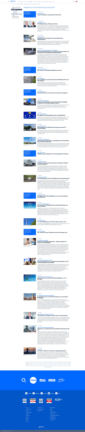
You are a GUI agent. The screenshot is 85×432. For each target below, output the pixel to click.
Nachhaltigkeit (30, 1)
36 (38, 363)
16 (48, 362)
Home (27, 407)
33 (33, 363)
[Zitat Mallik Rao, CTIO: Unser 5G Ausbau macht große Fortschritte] (46, 14)
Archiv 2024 (15, 12)
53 (70, 363)
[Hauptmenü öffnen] (8, 1)
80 (47, 367)
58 (33, 365)
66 (48, 365)
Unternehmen (21, 1)
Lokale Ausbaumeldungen (15, 16)
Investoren (39, 1)
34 (35, 363)
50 (64, 363)
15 (46, 362)
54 (26, 365)
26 (66, 362)
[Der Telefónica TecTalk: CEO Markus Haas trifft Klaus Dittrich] (46, 26)
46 (57, 363)
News (53, 1)
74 (62, 365)
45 (55, 363)
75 (64, 365)
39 (44, 363)
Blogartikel (14, 9)
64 (44, 365)
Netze (26, 1)
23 (60, 362)
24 (62, 362)
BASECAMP (52, 407)
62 (40, 365)
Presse (50, 1)
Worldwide (39, 410)
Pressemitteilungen (15, 17)
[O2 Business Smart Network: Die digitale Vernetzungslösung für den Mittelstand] (46, 116)
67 (50, 365)
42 (49, 363)
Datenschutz (52, 413)
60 (37, 365)
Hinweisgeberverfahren (54, 415)
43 (51, 363)
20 (55, 362)
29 (25, 363)
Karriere (46, 1)
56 (29, 365)
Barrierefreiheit (53, 418)
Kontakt (51, 410)
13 (43, 362)
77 (68, 365)
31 (29, 363)
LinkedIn (29, 393)
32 (31, 363)
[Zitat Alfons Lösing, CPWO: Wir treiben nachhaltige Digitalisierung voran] (46, 70)
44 (53, 363)
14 (45, 362)
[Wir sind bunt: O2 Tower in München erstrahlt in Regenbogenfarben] (46, 353)
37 (40, 363)
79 (45, 367)
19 (53, 362)
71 (57, 365)
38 (42, 363)
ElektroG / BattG (53, 412)
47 (59, 363)
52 (68, 363)
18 (51, 362)
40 (46, 363)
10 (38, 362)
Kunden (35, 1)
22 (58, 362)
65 (46, 365)
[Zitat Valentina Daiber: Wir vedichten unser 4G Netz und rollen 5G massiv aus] (46, 232)
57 (31, 365)
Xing (59, 393)
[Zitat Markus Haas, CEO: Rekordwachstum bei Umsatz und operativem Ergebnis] (46, 92)
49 (62, 363)
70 (55, 365)
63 (42, 365)
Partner (43, 1)
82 (50, 367)
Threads (45, 393)
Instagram (37, 393)
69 (53, 365)
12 (41, 362)
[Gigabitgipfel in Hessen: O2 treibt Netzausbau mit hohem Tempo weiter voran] (46, 222)
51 (66, 363)
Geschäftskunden (40, 409)
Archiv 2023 (15, 14)
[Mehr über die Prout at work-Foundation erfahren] (58, 400)
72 (59, 365)
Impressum (52, 419)
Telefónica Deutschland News (16, 8)
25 (64, 362)
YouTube (52, 393)
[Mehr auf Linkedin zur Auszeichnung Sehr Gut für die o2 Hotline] (41, 400)
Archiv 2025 (15, 11)
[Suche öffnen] (73, 1)
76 (66, 365)
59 (35, 365)
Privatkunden (39, 407)
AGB (51, 409)
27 (68, 362)
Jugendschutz (52, 416)
